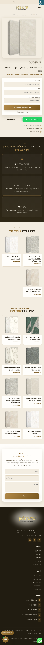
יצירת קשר (28, 630)
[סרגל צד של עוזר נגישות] (41, 2)
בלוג (35, 630)
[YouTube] (30, 540)
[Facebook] (39, 540)
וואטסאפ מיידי (31, 119)
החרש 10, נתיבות (32, 600)
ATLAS (34, 15)
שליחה (22, 496)
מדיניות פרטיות (8, 630)
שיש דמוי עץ (37, 576)
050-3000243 (32, 610)
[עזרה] (5, 639)
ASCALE (38, 554)
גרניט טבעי (38, 561)
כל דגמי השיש (37, 565)
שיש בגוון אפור (36, 579)
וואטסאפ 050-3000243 (29, 615)
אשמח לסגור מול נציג (22, 107)
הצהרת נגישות (19, 630)
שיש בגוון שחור (36, 582)
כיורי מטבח (38, 589)
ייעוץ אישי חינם (32, 620)
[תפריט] (39, 8)
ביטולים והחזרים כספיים (34, 633)
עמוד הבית (39, 15)
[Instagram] (34, 540)
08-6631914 (12, 119)
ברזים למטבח (37, 586)
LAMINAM (38, 558)
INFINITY (38, 551)
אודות (39, 630)
